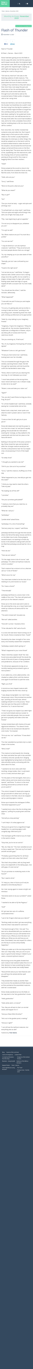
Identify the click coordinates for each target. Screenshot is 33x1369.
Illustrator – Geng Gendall (8, 1061)
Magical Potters (6, 1065)
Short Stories (19, 26)
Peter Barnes (13, 1033)
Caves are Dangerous (7, 1054)
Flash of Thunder (14, 30)
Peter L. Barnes (4, 3)
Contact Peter (18, 1054)
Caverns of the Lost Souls (12, 1052)
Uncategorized (27, 26)
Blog (3, 1052)
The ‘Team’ (19, 1067)
